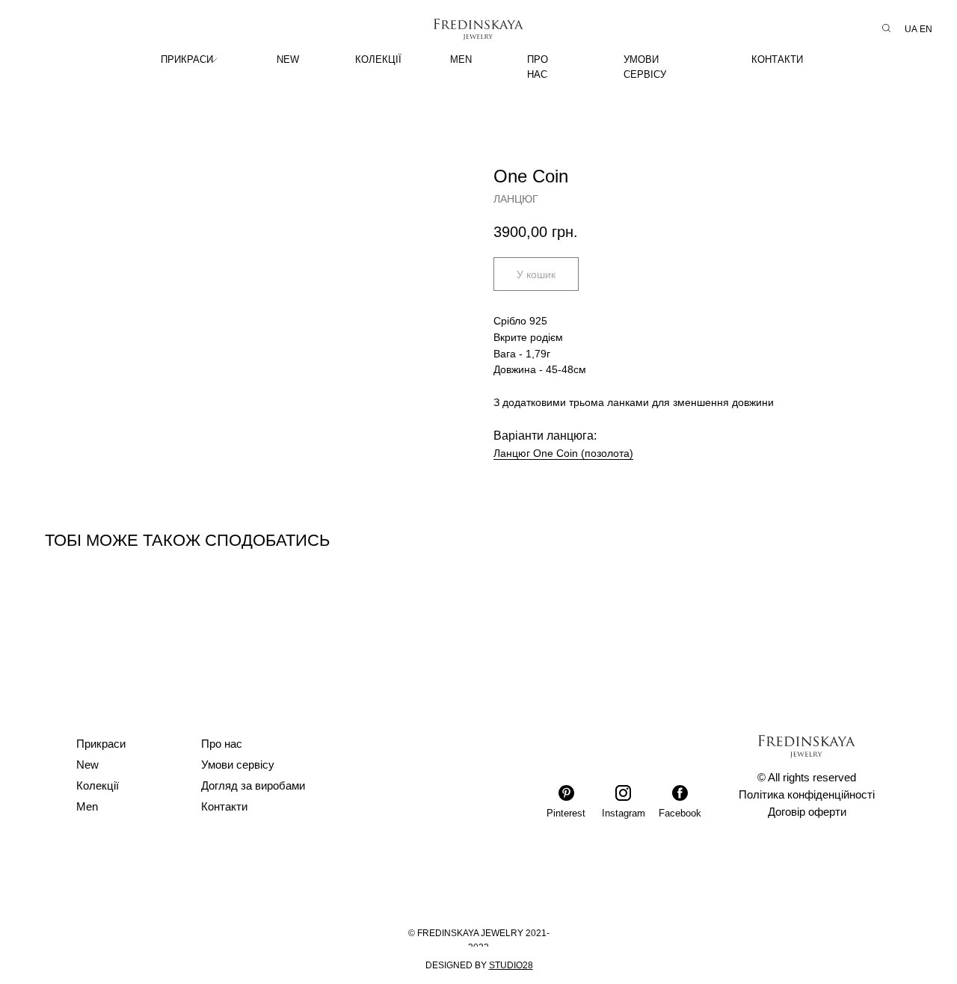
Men (87, 806)
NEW (288, 59)
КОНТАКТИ (777, 59)
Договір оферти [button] (807, 811)
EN (926, 29)
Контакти (224, 806)
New (87, 764)
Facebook (680, 813)
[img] (213, 59)
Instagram (623, 813)
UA (911, 29)
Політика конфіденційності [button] (807, 794)
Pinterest (566, 813)
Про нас (221, 743)
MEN (461, 59)
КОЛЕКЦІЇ (378, 59)
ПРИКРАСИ (187, 59)
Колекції (97, 785)
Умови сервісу (237, 764)
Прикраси (101, 743)
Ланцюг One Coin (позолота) (563, 453)
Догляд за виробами (253, 785)
